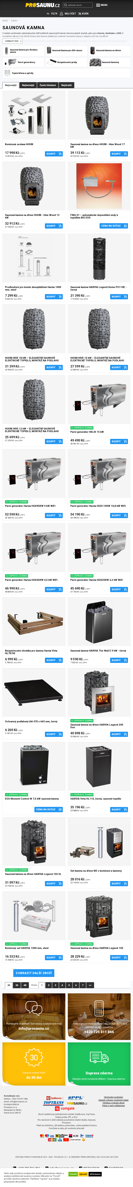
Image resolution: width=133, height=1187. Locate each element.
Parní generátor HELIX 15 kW (87, 432)
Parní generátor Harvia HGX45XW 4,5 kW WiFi (31, 580)
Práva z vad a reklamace (113, 1105)
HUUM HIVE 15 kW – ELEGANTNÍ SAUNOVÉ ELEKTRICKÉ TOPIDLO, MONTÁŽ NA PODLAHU (97, 359)
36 (17, 985)
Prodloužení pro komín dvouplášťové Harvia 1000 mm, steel (33, 288)
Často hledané (48, 85)
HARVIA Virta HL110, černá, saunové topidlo (95, 798)
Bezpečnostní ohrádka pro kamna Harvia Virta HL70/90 (31, 652)
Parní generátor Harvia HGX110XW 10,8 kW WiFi (98, 506)
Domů (5, 20)
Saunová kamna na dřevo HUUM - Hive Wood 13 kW (32, 216)
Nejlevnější (28, 85)
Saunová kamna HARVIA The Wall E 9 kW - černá (98, 650)
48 (25, 985)
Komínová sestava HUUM (19, 144)
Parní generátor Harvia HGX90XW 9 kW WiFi (30, 506)
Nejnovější (11, 85)
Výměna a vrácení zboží (113, 1103)
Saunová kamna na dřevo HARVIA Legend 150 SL (33, 874)
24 (8, 985)
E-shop (14, 20)
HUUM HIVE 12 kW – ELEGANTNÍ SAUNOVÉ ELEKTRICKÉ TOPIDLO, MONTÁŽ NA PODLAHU (32, 430)
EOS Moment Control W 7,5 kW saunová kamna (32, 798)
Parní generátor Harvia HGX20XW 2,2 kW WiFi (96, 580)
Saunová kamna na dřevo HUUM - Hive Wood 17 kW (97, 145)
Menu (104, 5)
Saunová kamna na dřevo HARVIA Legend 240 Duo (96, 726)
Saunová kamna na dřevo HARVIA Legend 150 (96, 948)
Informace (95, 1174)
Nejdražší (66, 85)
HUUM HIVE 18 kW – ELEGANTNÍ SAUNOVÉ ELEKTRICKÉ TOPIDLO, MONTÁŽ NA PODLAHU (32, 359)
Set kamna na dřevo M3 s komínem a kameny (96, 871)
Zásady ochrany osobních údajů (113, 1100)
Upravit (83, 1174)
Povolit (73, 1174)
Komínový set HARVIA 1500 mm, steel (26, 948)
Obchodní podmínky (113, 1097)
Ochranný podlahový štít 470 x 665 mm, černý (31, 721)
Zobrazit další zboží (34, 973)
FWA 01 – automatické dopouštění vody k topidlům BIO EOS (94, 216)
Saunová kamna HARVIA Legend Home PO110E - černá (98, 288)
